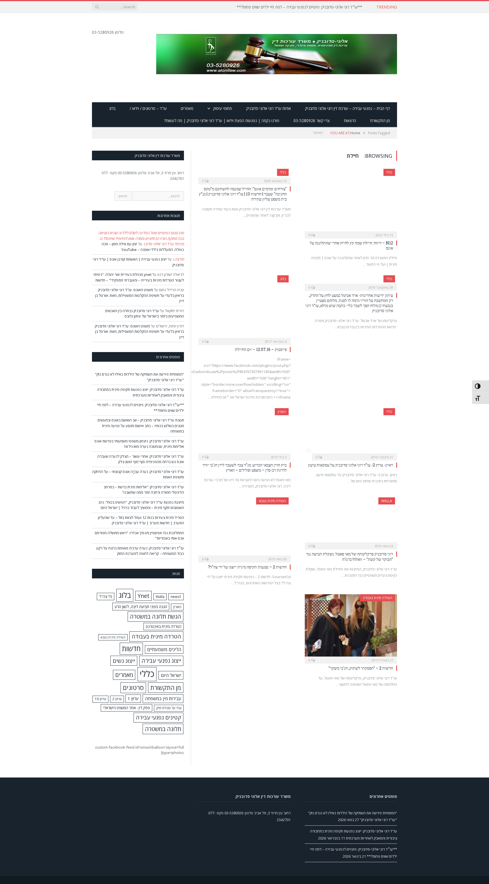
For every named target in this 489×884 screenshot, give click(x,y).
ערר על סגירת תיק (168, 708)
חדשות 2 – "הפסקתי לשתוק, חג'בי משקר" (361, 668)
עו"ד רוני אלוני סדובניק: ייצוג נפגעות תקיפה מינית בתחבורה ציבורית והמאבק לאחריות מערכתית (140, 392)
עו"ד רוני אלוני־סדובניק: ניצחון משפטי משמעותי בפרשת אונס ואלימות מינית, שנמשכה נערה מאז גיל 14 (139, 443)
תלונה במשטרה (163, 729)
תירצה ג (178, 259)
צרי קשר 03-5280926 (311, 120)
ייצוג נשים (124, 660)
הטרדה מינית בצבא (272, 501)
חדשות (131, 648)
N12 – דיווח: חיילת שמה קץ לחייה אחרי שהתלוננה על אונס (351, 245)
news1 (176, 596)
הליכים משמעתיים (164, 649)
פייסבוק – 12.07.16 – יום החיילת (261, 349)
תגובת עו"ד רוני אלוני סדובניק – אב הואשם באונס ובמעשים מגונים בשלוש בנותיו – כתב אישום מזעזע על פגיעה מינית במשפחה (141, 425)
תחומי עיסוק (222, 108)
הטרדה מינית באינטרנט (163, 626)
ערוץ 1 (133, 698)
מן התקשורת (380, 120)
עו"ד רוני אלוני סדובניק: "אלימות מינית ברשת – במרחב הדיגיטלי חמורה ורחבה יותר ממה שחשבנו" (144, 489)
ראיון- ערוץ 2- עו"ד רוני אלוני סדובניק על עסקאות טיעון (350, 465)
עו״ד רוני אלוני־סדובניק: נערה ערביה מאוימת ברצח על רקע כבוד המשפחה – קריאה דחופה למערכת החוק (140, 551)
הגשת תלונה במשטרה (155, 616)
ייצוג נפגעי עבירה (161, 660)
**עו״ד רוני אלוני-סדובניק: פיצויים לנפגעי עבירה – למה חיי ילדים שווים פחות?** (299, 7)
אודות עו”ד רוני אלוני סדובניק (268, 108)
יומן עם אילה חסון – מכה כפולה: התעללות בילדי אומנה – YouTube (143, 246)
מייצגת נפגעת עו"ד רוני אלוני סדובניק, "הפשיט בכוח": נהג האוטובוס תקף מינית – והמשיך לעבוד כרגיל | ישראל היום (141, 505)
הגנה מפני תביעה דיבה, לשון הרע (141, 606)
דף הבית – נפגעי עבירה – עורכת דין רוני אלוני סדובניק (347, 108)
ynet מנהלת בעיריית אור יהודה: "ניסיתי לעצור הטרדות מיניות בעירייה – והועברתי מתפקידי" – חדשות (138, 277)
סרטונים (133, 687)
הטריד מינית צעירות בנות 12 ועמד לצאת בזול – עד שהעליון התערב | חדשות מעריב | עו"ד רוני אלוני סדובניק (141, 520)
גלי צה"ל (105, 596)
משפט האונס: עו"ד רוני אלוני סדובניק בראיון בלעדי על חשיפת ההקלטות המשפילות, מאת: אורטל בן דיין (139, 295)
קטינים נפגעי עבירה (158, 717)
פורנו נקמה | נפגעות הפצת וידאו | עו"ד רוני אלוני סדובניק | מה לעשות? (221, 120)
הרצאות (350, 120)
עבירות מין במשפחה (163, 698)
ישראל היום (171, 675)
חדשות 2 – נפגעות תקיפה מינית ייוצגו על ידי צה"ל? (247, 567)
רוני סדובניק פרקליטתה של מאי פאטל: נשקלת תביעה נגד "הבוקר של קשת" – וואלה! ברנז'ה (349, 556)
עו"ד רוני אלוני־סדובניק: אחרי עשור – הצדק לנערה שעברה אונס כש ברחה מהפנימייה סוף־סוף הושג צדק (140, 459)
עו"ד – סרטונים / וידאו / (148, 108)
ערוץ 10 (100, 698)
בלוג (112, 108)
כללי (389, 172)
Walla (386, 501)
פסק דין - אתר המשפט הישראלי (126, 707)
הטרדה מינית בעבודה (377, 597)
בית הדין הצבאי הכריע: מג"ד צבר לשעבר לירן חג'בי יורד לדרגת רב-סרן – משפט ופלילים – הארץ (245, 467)
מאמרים (187, 108)
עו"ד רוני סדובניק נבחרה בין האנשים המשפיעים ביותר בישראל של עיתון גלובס (144, 313)
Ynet (143, 596)
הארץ (282, 411)
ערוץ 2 (117, 698)
